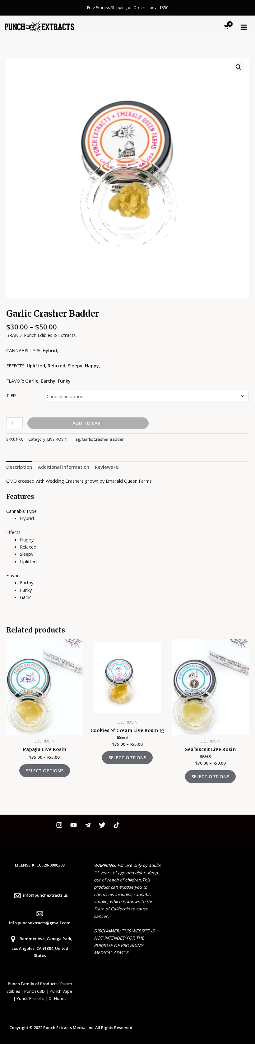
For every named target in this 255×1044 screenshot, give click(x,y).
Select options (44, 770)
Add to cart (88, 423)
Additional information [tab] (63, 467)
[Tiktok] (116, 825)
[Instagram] (59, 825)
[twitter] (102, 825)
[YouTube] (73, 825)
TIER (11, 395)
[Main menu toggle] (243, 27)
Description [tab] (19, 467)
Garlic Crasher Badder (103, 439)
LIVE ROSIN (57, 439)
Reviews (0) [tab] (107, 467)
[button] (238, 67)
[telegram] (88, 825)
